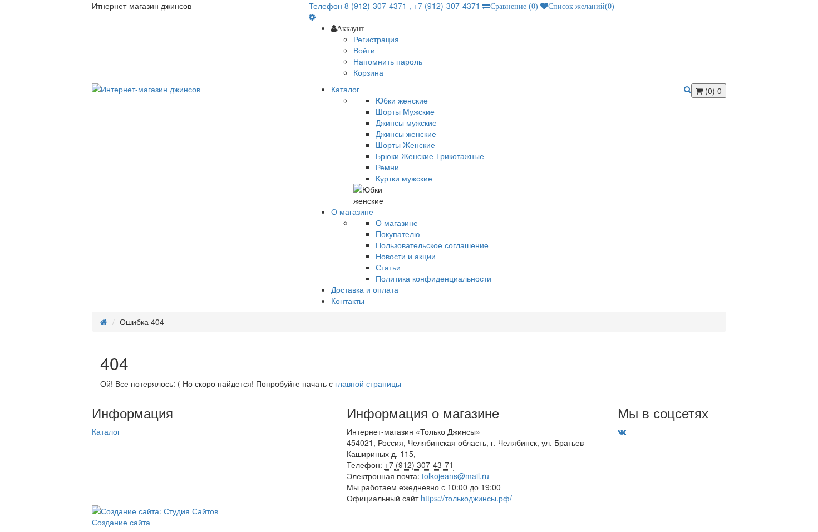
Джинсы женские (406, 133)
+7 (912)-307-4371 (446, 5)
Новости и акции (406, 256)
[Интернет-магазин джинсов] (192, 89)
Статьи (388, 267)
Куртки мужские (404, 178)
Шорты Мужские (405, 111)
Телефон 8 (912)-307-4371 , (361, 5)
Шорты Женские (405, 144)
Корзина (368, 72)
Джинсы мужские (406, 122)
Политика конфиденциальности (433, 278)
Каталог (106, 431)
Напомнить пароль (387, 61)
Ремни (387, 167)
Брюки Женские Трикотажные (430, 155)
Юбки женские (402, 100)
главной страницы (368, 383)
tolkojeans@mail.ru (455, 475)
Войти (364, 50)
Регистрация (376, 39)
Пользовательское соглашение (432, 244)
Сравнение (514, 6)
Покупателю (398, 233)
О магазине (397, 222)
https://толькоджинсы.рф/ (466, 498)
